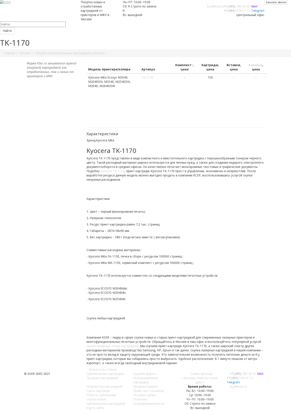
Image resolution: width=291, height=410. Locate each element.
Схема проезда (201, 374)
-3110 (112, 171)
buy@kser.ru (215, 6)
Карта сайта (95, 408)
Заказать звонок (276, 2)
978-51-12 (237, 11)
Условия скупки (144, 395)
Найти (7, 31)
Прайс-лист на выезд (148, 391)
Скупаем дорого (145, 374)
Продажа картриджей (102, 378)
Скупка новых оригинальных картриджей (105, 401)
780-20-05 (237, 6)
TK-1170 (147, 77)
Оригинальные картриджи (105, 374)
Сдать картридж (98, 391)
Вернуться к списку (103, 369)
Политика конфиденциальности (148, 401)
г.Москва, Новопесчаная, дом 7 (200, 380)
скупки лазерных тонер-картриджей (112, 346)
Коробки (255, 65)
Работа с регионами (101, 395)
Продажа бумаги (145, 386)
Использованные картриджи (145, 380)
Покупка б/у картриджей (104, 386)
